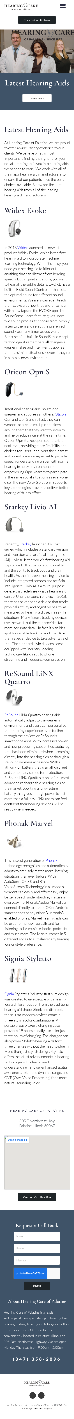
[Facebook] (32, 1395)
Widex (22, 247)
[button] (63, 5)
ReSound (11, 714)
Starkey (25, 544)
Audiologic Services (32, 1408)
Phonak (51, 860)
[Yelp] (41, 1395)
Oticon (60, 414)
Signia (9, 993)
